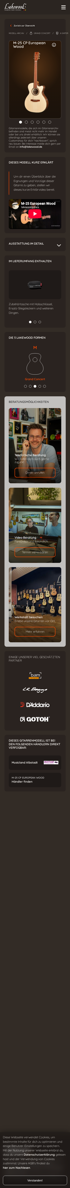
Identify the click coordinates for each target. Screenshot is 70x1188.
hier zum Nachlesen (16, 1167)
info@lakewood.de (31, 147)
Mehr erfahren (35, 631)
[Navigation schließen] (63, 7)
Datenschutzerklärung (39, 1154)
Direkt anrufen (35, 472)
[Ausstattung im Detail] (54, 45)
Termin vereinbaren (35, 552)
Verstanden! (35, 1180)
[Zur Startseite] (33, 7)
